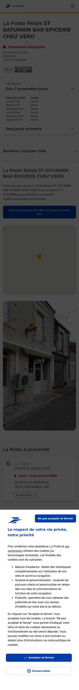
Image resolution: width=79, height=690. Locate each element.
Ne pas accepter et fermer (55, 518)
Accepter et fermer (41, 657)
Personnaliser (41, 671)
